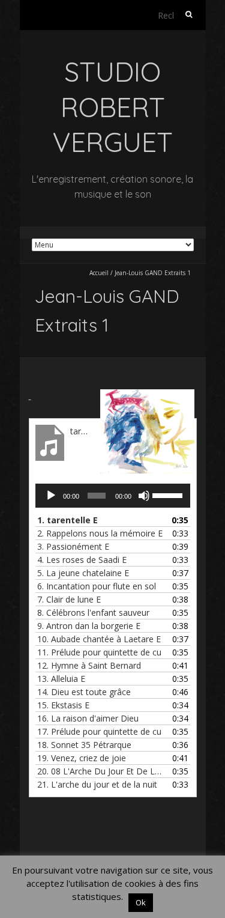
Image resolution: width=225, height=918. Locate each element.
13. (61, 678)
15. (63, 705)
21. (97, 784)
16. (88, 718)
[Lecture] (51, 496)
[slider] (168, 494)
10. (99, 639)
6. (96, 586)
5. (83, 573)
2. (100, 533)
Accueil (99, 273)
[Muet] (144, 496)
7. (69, 599)
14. (84, 692)
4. (82, 559)
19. (81, 758)
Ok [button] (141, 902)
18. (84, 744)
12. (89, 665)
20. (100, 771)
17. (99, 731)
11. (99, 652)
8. (93, 612)
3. (73, 546)
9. (88, 625)
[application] (112, 496)
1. (67, 520)
